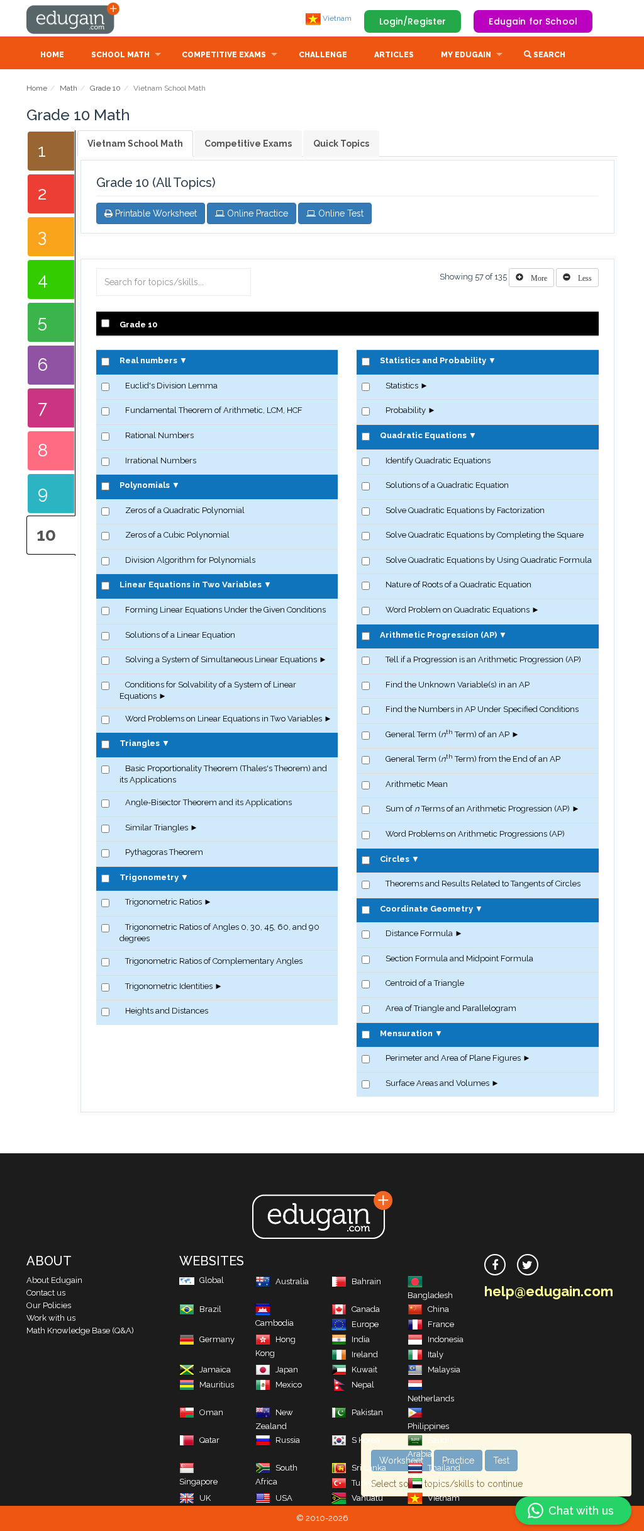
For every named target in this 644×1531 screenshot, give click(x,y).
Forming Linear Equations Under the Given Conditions (225, 609)
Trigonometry (149, 877)
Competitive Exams (224, 54)
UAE (436, 1483)
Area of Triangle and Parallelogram (451, 1008)
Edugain (73, 18)
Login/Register (413, 21)
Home (52, 54)
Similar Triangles (156, 827)
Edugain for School (533, 21)
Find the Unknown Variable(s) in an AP (458, 684)
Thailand (444, 1467)
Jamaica (215, 1369)
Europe (365, 1324)
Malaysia (444, 1369)
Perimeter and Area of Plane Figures (453, 1058)
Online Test (340, 213)
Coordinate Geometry (426, 908)
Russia (287, 1440)
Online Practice (256, 213)
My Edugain (466, 54)
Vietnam (336, 18)
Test (501, 1460)
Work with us (50, 1318)
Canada (366, 1309)
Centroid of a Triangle (425, 983)
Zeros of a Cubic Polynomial (177, 535)
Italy (435, 1354)
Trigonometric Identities (169, 986)
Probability (406, 410)
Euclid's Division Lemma (171, 385)
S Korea (366, 1440)
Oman (211, 1412)
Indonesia (446, 1339)
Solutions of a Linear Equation (180, 635)
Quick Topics (341, 143)
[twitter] (527, 1264)
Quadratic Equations (423, 435)
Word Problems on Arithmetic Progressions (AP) (475, 834)
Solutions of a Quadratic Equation (447, 485)
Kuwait (364, 1369)
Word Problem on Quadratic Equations (458, 609)
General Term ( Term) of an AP (447, 734)
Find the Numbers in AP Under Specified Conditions (482, 709)
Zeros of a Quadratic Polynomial (185, 510)
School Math (120, 54)
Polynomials (144, 485)
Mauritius (216, 1384)
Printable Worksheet (155, 213)
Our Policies (48, 1305)
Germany (217, 1339)
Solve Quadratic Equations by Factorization (465, 510)
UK (205, 1498)
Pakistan (367, 1412)
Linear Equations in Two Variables (190, 584)
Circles (394, 859)
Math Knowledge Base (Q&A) (80, 1330)
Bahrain (366, 1281)
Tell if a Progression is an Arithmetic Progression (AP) (483, 659)
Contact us (45, 1292)
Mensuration (406, 1033)
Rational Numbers (159, 435)
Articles (394, 54)
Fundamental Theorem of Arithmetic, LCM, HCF (214, 410)
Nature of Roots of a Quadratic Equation (458, 584)
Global (211, 1280)
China (438, 1309)
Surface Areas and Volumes (437, 1083)
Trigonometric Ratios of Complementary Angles (214, 961)
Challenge (323, 54)
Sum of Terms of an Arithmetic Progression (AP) (478, 808)
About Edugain (54, 1280)
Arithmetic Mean (417, 784)
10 (46, 534)
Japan (286, 1369)
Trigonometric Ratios (163, 902)
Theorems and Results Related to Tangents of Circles (483, 883)
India (361, 1339)
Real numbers (148, 360)
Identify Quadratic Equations (438, 460)
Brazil (210, 1309)
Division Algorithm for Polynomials (190, 560)
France (441, 1324)
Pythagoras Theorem (164, 852)
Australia (292, 1281)
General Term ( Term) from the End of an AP (473, 759)
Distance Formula (419, 933)
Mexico (288, 1384)
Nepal (363, 1384)
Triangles (139, 743)
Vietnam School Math (135, 143)
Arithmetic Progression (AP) (438, 635)
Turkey (364, 1483)
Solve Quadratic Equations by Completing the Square (485, 535)
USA (283, 1498)
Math (68, 88)
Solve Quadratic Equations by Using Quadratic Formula (489, 560)
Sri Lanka (369, 1467)
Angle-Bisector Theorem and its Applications (208, 802)
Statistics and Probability (433, 360)
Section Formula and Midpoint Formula (459, 958)
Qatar (209, 1440)
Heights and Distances (166, 1010)
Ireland (365, 1354)
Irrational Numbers (160, 460)
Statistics (402, 385)
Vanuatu (367, 1498)
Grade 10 (105, 88)
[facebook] (495, 1264)
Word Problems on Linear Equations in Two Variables (223, 718)
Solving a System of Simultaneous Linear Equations (221, 659)
